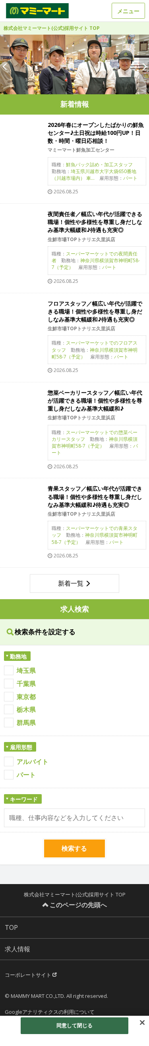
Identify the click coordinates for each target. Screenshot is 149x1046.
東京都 (26, 696)
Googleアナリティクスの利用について (50, 1011)
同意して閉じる (74, 1025)
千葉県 (26, 683)
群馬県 (26, 722)
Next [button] (144, 64)
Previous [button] (5, 64)
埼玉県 (26, 670)
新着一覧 (70, 583)
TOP (11, 927)
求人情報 (17, 949)
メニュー (128, 11)
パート (26, 774)
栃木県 (26, 709)
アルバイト (32, 761)
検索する (74, 848)
